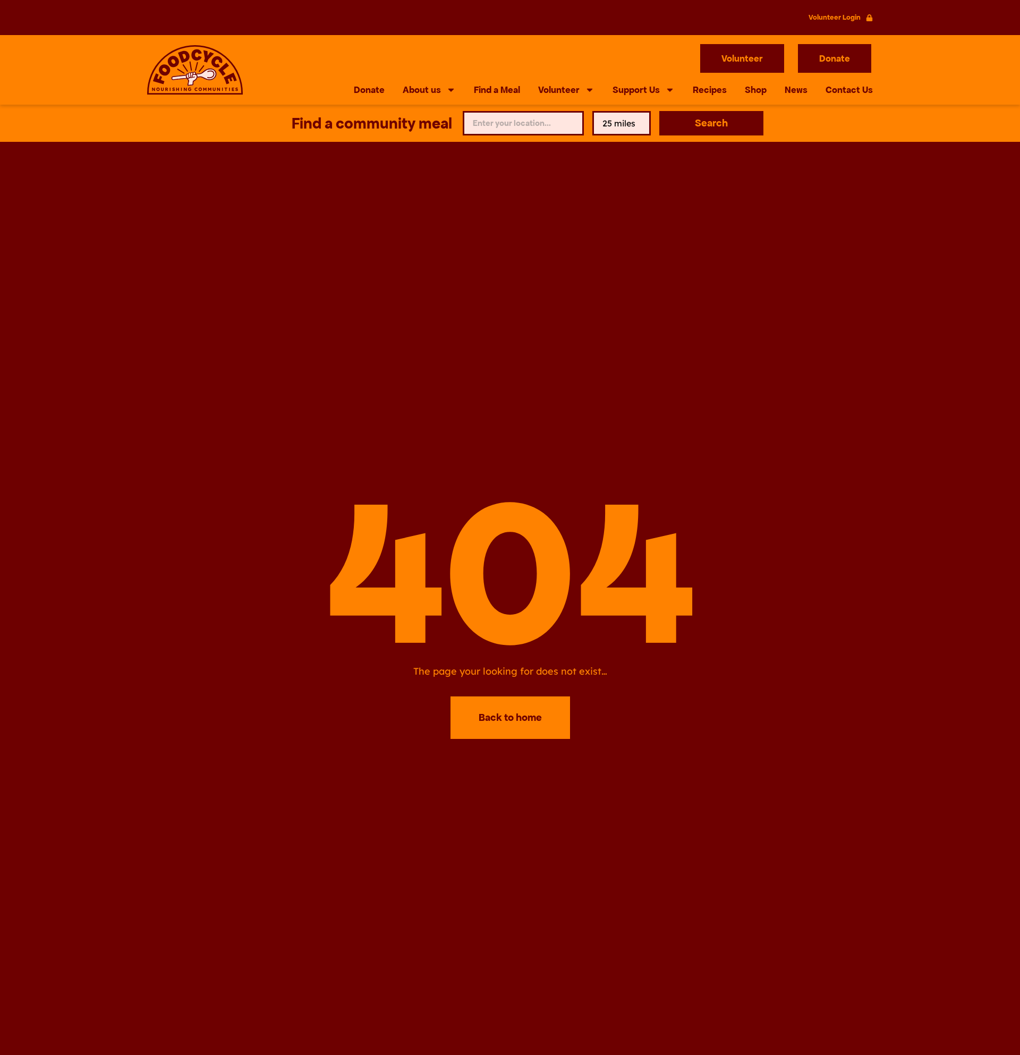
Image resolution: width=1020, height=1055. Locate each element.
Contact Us (849, 90)
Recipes (710, 90)
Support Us (636, 90)
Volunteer (559, 90)
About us (422, 90)
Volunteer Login (835, 17)
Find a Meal (497, 90)
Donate (369, 90)
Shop (756, 90)
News (796, 90)
